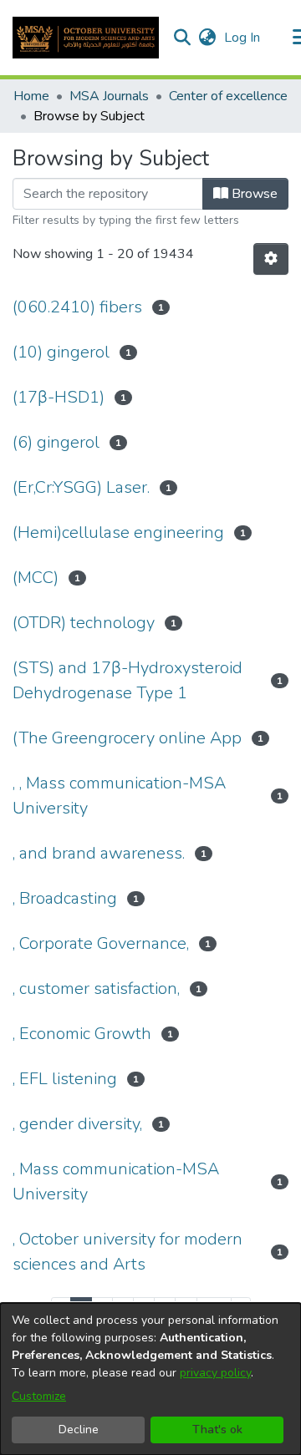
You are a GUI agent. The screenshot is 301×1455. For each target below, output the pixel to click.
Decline (79, 1429)
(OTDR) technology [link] (84, 622)
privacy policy (215, 1373)
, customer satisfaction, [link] (96, 988)
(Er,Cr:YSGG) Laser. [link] (81, 487)
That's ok (217, 1429)
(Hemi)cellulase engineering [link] (118, 532)
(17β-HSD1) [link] (59, 397)
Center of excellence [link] (228, 96)
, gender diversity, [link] (77, 1124)
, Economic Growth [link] (82, 1033)
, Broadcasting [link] (65, 898)
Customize (39, 1396)
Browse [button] (253, 194)
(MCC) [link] (36, 577)
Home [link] (31, 96)
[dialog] (150, 1379)
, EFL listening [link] (65, 1078)
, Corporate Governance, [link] (101, 943)
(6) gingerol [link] (56, 442)
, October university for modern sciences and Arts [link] (127, 1251)
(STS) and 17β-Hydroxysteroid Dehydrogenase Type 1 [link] (127, 680)
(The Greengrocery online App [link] (127, 738)
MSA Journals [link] (109, 96)
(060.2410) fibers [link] (77, 307)
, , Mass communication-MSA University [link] (119, 795)
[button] (86, 37)
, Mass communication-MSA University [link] (116, 1181)
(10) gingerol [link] (61, 352)
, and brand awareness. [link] (99, 853)
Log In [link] (243, 37)
